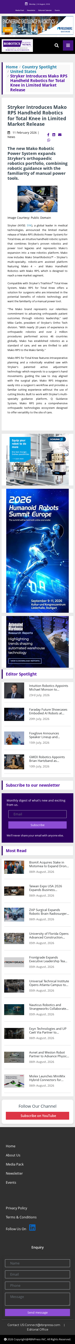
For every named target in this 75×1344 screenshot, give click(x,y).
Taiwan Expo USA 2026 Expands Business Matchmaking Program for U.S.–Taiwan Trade (48, 888)
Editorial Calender (45, 10)
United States (23, 71)
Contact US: (16, 1325)
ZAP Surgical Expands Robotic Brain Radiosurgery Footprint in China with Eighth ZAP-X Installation (48, 911)
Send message (38, 1312)
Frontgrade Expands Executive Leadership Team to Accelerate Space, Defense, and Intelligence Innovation (48, 959)
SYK (29, 225)
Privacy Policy (16, 1208)
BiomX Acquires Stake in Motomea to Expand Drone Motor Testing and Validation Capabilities (48, 864)
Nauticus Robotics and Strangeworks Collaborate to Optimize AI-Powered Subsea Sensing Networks (47, 1006)
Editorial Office (37, 1329)
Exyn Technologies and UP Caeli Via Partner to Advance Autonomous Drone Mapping (47, 1030)
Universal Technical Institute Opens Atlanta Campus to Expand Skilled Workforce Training (49, 983)
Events (57, 10)
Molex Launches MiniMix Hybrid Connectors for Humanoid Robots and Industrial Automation (47, 1078)
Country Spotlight (39, 66)
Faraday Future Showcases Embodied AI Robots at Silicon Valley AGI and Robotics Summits (48, 711)
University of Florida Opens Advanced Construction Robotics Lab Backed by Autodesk (49, 935)
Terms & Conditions (21, 1217)
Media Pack (19, 10)
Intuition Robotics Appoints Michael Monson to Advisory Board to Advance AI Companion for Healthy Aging (48, 687)
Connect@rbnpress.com (42, 1325)
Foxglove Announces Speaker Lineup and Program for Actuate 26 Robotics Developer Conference (46, 735)
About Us (13, 1155)
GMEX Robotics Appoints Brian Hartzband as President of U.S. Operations (47, 758)
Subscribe (38, 825)
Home (12, 66)
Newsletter (31, 10)
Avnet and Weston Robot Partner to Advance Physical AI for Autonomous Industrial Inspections (49, 1054)
